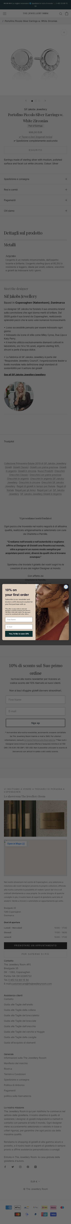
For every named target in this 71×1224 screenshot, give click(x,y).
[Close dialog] (66, 587)
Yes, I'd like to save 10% (19, 634)
